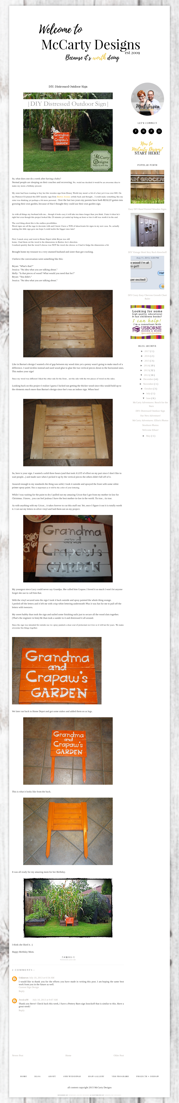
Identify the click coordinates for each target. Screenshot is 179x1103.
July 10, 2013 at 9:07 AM (45, 999)
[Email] (159, 131)
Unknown (23, 977)
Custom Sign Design (29, 987)
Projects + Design (147, 1076)
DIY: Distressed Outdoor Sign (150, 411)
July (148, 393)
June (148, 398)
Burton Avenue (63, 196)
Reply (22, 991)
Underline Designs (113, 1095)
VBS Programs (120, 1076)
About (52, 1076)
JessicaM (23, 999)
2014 (146, 365)
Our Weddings (72, 1076)
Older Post (119, 1055)
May (148, 436)
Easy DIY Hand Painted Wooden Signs (147, 209)
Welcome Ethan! (150, 430)
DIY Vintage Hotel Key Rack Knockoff (147, 252)
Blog (38, 1076)
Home (68, 1055)
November (148, 384)
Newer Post (17, 1055)
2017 (147, 351)
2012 (146, 375)
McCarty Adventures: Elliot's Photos (150, 420)
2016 (147, 356)
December (148, 379)
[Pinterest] (151, 131)
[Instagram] (143, 131)
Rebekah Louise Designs (79, 1095)
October (148, 388)
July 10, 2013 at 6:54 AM (41, 977)
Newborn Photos (150, 425)
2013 (146, 370)
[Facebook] (135, 131)
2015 (147, 360)
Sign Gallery (96, 1076)
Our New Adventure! (150, 415)
